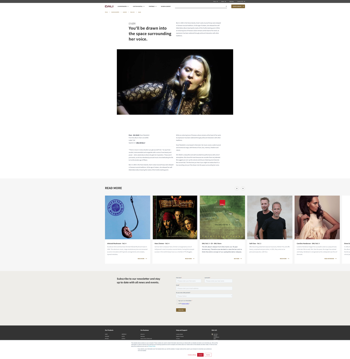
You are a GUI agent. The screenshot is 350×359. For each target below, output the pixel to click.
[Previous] (237, 188)
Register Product (180, 336)
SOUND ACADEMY (115, 12)
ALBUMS (125, 12)
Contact (178, 338)
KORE (106, 334)
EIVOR (139, 12)
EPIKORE (107, 336)
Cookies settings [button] (192, 355)
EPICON (107, 338)
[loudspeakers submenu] (128, 6)
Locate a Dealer (179, 334)
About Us (143, 334)
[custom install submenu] (143, 6)
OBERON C (124, 334)
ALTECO (123, 338)
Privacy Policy (151, 346)
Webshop (143, 336)
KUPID (123, 336)
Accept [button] (200, 355)
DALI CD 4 (132, 12)
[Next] (243, 188)
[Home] (109, 6)
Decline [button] (208, 355)
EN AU (106, 12)
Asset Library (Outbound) (146, 338)
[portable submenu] (155, 6)
